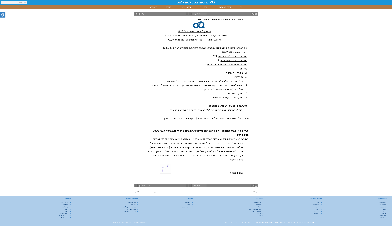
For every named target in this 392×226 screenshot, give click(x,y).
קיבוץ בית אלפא (224, 7)
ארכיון (205, 7)
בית (241, 7)
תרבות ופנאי (186, 7)
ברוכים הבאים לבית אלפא (192, 2)
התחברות (153, 7)
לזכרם (168, 7)
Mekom (143, 222)
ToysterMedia (126, 222)
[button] (2, 15)
